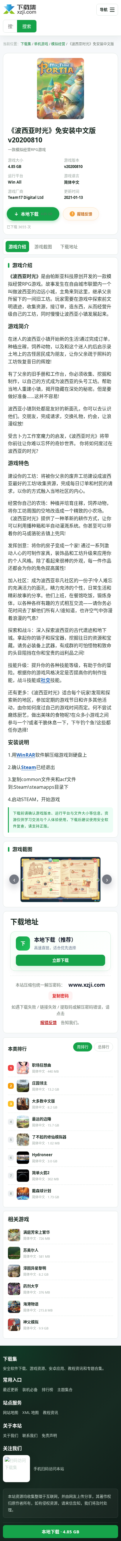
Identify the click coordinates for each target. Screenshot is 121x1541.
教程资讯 (50, 1412)
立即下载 (60, 960)
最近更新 (10, 1389)
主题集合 (65, 1389)
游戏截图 (43, 246)
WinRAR (25, 755)
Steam (28, 767)
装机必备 (30, 1389)
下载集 (26, 43)
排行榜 (47, 1389)
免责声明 (49, 1435)
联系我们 (30, 1435)
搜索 (26, 26)
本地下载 (36, 214)
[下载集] (29, 9)
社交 (45, 680)
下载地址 (69, 246)
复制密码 (60, 996)
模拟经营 (58, 43)
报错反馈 (84, 214)
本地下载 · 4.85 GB (60, 1532)
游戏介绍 (17, 246)
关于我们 (10, 1435)
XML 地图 (30, 1412)
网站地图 (10, 1412)
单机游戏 (41, 43)
